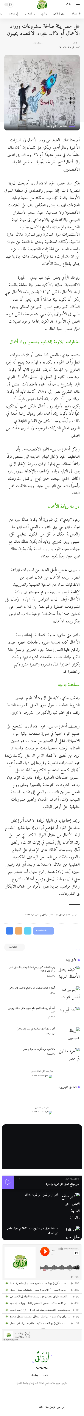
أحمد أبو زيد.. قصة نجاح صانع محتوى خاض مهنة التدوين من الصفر (31, 1010)
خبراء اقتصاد (30, 915)
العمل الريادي (64, 915)
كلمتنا (41, 1407)
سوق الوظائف (50, 1033)
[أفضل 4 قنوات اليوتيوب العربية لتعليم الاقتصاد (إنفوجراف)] (69, 994)
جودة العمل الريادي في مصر (47, 915)
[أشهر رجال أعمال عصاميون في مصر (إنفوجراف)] (69, 1035)
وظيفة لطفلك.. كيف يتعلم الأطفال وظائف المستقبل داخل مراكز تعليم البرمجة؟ (32, 969)
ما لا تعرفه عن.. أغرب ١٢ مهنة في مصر (39, 1049)
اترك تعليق (13, 947)
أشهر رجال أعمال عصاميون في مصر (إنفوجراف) (36, 1029)
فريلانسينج (51, 1017)
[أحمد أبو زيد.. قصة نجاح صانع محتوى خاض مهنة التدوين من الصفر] (69, 1015)
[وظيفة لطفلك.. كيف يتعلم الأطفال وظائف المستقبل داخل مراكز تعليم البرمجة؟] (69, 974)
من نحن (60, 1407)
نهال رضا (62, 47)
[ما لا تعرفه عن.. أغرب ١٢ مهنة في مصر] (69, 1056)
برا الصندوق (51, 976)
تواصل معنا (50, 1407)
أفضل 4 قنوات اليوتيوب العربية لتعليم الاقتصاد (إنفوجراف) (31, 988)
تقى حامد (71, 47)
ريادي (52, 993)
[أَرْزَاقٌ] (42, 4)
